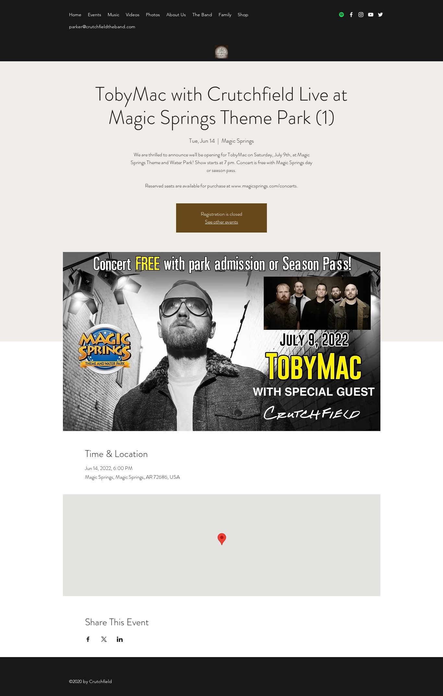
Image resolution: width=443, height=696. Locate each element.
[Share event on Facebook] (88, 639)
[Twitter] (380, 14)
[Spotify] (341, 14)
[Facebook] (351, 14)
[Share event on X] (104, 639)
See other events (221, 221)
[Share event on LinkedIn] (120, 639)
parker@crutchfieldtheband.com (102, 27)
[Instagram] (361, 14)
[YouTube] (370, 14)
